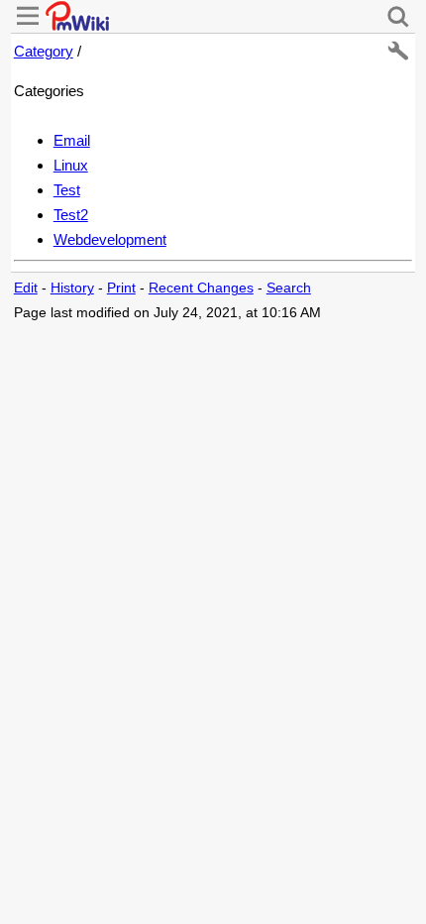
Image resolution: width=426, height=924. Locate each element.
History (72, 288)
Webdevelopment (109, 239)
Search (288, 288)
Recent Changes (201, 288)
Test (66, 189)
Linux (70, 165)
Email (71, 140)
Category (43, 51)
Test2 (70, 214)
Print (121, 288)
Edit (26, 288)
